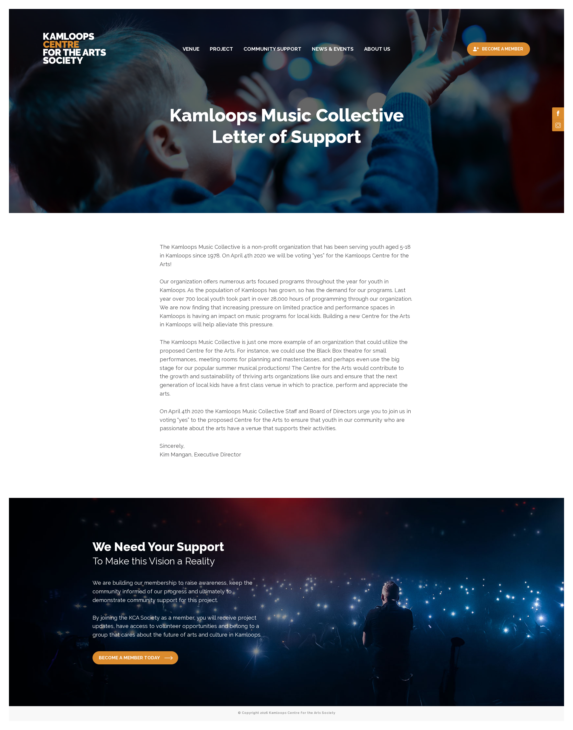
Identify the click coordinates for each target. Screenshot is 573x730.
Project (221, 49)
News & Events (333, 49)
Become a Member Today (129, 657)
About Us (377, 49)
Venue (191, 49)
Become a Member (502, 49)
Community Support (272, 49)
